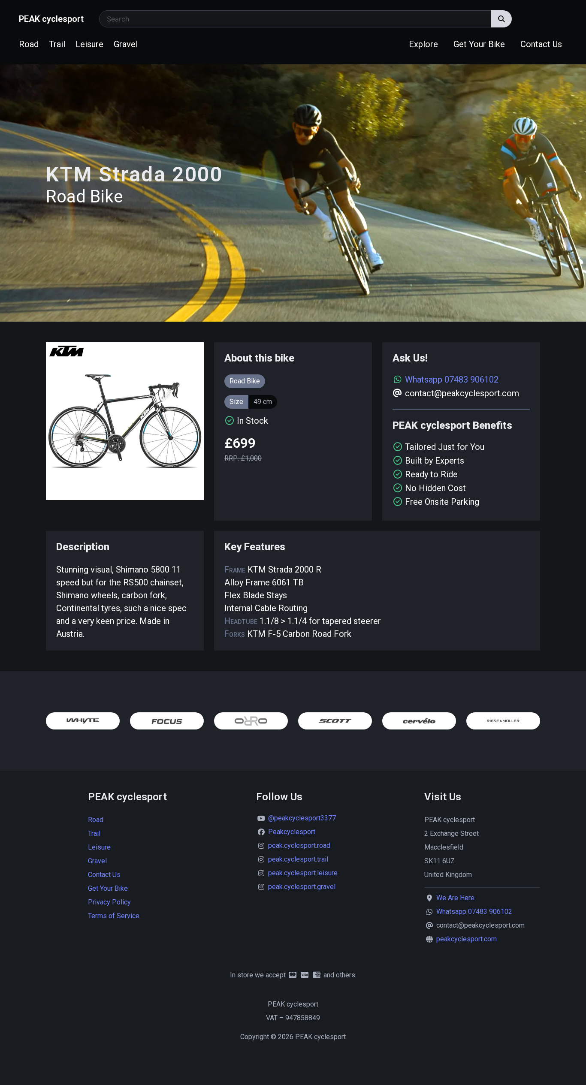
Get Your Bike (479, 44)
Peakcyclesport (291, 832)
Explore (423, 44)
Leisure (89, 44)
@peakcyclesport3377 (302, 818)
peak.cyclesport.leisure (303, 873)
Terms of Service (113, 916)
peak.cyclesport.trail (298, 859)
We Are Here (455, 898)
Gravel (126, 44)
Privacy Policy (109, 902)
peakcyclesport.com (466, 939)
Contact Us (541, 44)
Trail (57, 44)
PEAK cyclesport (51, 19)
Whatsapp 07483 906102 (451, 379)
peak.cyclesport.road (299, 845)
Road (29, 44)
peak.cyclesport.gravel (301, 887)
